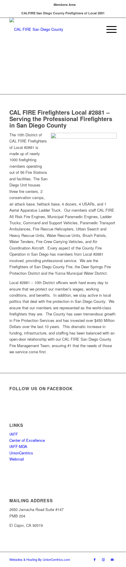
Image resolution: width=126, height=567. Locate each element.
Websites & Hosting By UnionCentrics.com (39, 559)
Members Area (65, 4)
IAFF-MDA (18, 446)
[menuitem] (65, 4)
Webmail (16, 459)
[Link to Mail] (112, 559)
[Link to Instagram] (103, 559)
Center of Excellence (27, 440)
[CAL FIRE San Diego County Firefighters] (52, 29)
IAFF (13, 434)
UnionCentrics (21, 453)
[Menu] (109, 29)
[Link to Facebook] (94, 559)
